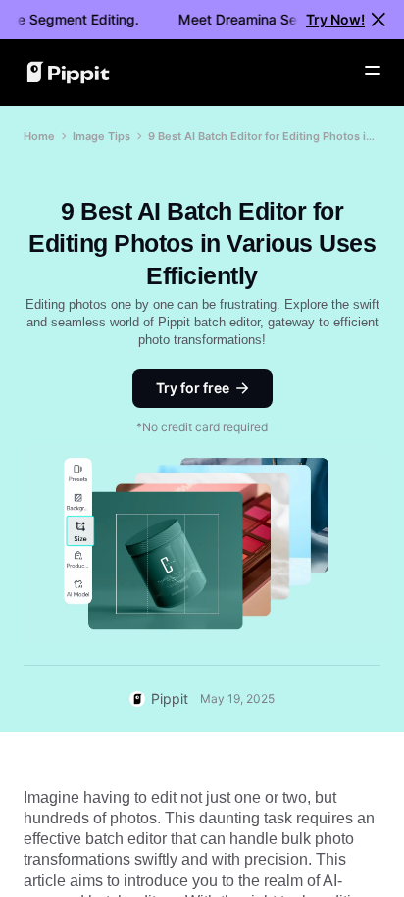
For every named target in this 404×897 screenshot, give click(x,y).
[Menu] (372, 70)
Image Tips (101, 136)
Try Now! (335, 19)
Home (39, 136)
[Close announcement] (378, 19)
